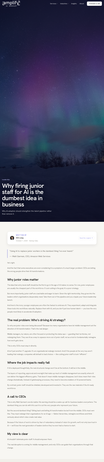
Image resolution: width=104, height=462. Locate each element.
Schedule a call (94, 3)
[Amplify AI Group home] (11, 3)
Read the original (85, 238)
